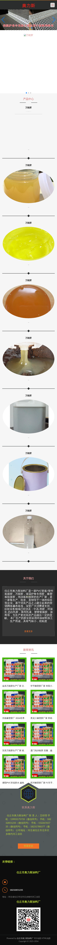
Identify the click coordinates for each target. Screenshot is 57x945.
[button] (54, 20)
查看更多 (28, 846)
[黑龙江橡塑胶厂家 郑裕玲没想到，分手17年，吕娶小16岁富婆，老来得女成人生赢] (42, 713)
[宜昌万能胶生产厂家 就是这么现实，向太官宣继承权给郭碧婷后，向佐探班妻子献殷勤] (14, 746)
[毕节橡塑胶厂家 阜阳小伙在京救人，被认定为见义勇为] (42, 681)
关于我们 (28, 578)
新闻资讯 (28, 650)
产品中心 (28, 99)
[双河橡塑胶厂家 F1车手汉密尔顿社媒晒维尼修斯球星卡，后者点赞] (42, 778)
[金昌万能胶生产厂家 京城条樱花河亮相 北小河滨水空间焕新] (14, 681)
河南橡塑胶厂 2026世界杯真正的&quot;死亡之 (24, 718)
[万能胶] (28, 63)
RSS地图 (37, 938)
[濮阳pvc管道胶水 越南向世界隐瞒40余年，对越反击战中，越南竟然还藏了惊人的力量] (14, 778)
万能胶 (28, 108)
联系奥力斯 (28, 807)
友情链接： (9, 861)
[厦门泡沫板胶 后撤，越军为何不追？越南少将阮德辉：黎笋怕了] (42, 746)
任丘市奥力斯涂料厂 (28, 872)
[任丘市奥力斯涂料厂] (28, 5)
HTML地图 (46, 938)
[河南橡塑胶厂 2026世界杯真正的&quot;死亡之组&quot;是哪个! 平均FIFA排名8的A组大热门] (14, 713)
